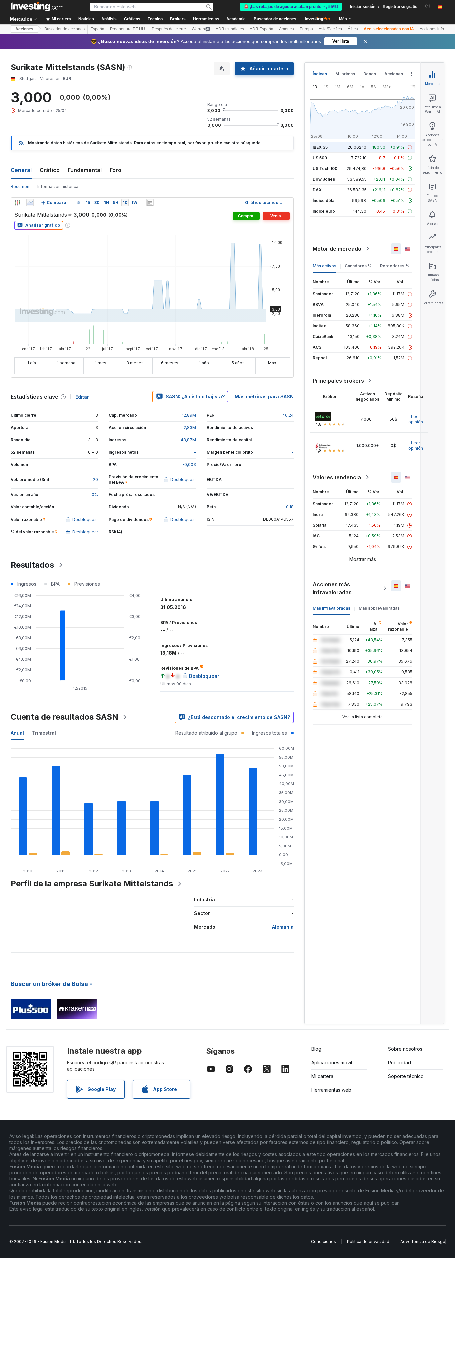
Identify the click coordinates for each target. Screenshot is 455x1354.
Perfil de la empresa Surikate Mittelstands (92, 883)
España (97, 29)
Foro (115, 170)
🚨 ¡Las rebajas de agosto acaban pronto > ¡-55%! (291, 6)
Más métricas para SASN (264, 396)
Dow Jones (324, 179)
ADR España (261, 29)
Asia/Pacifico (330, 29)
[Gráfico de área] (30, 202)
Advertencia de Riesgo (422, 1241)
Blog (316, 1049)
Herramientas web (331, 1090)
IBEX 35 (320, 147)
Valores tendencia (337, 477)
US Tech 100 (325, 168)
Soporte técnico (406, 1076)
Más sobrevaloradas (379, 608)
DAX (317, 189)
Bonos (369, 73)
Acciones (24, 29)
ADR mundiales (230, 29)
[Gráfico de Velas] (17, 202)
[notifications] (428, 6)
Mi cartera (322, 1076)
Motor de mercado (337, 248)
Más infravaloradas (331, 608)
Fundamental (85, 170)
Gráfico (50, 170)
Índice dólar (324, 200)
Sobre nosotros (405, 1049)
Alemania (283, 927)
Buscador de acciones (275, 19)
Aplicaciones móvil (331, 1062)
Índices (320, 73)
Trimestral (44, 733)
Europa (306, 29)
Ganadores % (358, 265)
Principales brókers (338, 380)
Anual (17, 733)
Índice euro (324, 211)
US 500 (320, 157)
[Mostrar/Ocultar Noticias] (150, 202)
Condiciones (323, 1241)
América (286, 29)
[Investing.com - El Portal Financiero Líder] (37, 6)
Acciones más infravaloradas (332, 588)
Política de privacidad (368, 1241)
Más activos (324, 265)
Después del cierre (169, 29)
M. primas (345, 73)
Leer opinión (415, 419)
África (353, 29)
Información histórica (57, 186)
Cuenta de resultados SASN (64, 717)
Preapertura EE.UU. (128, 29)
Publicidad (399, 1062)
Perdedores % (394, 265)
